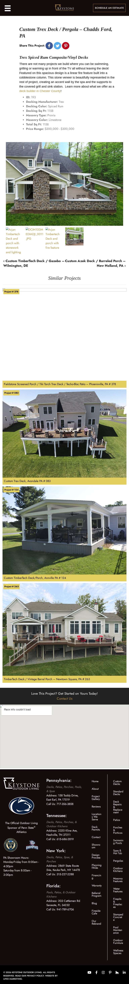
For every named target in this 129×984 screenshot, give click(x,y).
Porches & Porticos (117, 830)
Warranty (97, 885)
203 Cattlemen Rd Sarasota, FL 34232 (63, 903)
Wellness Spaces (118, 952)
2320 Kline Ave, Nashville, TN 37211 (61, 833)
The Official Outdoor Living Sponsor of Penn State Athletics (21, 827)
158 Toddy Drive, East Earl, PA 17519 (62, 797)
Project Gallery (96, 797)
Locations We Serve (96, 816)
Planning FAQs (96, 866)
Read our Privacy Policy (29, 975)
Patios (116, 820)
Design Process (96, 856)
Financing (96, 876)
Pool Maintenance (117, 930)
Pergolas (118, 861)
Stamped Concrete (118, 917)
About (95, 789)
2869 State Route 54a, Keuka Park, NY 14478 (63, 868)
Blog (94, 903)
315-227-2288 (65, 874)
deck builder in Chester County (40, 91)
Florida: (53, 886)
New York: (56, 851)
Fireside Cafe (96, 912)
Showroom (96, 846)
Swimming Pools (118, 841)
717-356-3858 (65, 804)
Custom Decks (117, 782)
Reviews (96, 806)
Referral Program (96, 894)
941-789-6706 (65, 909)
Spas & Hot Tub (117, 852)
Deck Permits (96, 828)
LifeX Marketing (12, 978)
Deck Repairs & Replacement (117, 807)
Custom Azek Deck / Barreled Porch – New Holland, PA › (95, 263)
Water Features (117, 890)
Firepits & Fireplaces (117, 903)
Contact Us (64, 698)
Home (95, 781)
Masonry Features (118, 880)
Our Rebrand (96, 922)
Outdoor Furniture (118, 941)
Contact (96, 837)
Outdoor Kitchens (118, 869)
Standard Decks (118, 793)
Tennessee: (56, 815)
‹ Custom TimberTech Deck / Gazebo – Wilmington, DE (33, 263)
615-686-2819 (65, 839)
